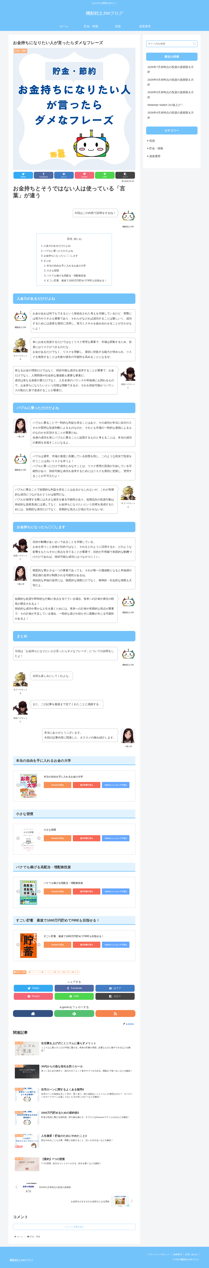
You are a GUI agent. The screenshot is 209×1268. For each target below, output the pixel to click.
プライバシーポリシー (159, 1254)
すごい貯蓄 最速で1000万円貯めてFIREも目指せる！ (77, 280)
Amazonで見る (57, 785)
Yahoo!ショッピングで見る (115, 785)
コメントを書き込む (74, 1226)
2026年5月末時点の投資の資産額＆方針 (170, 95)
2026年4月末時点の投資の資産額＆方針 (170, 115)
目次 (70, 238)
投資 (152, 140)
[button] (194, 43)
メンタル (48, 972)
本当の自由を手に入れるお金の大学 (66, 265)
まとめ (47, 260)
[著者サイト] (33, 1013)
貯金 (77, 972)
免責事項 (177, 1254)
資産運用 (154, 156)
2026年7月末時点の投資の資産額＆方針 (170, 69)
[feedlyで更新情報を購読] (74, 1013)
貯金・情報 (21, 972)
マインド (35, 972)
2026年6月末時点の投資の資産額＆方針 (170, 82)
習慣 (68, 972)
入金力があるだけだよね (57, 245)
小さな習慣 (53, 270)
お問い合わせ (191, 1254)
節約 (59, 972)
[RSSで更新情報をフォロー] (115, 1013)
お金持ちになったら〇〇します (61, 255)
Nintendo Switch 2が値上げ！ (165, 104)
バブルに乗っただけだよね (58, 250)
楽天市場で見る (86, 785)
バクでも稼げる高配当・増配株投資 (66, 275)
